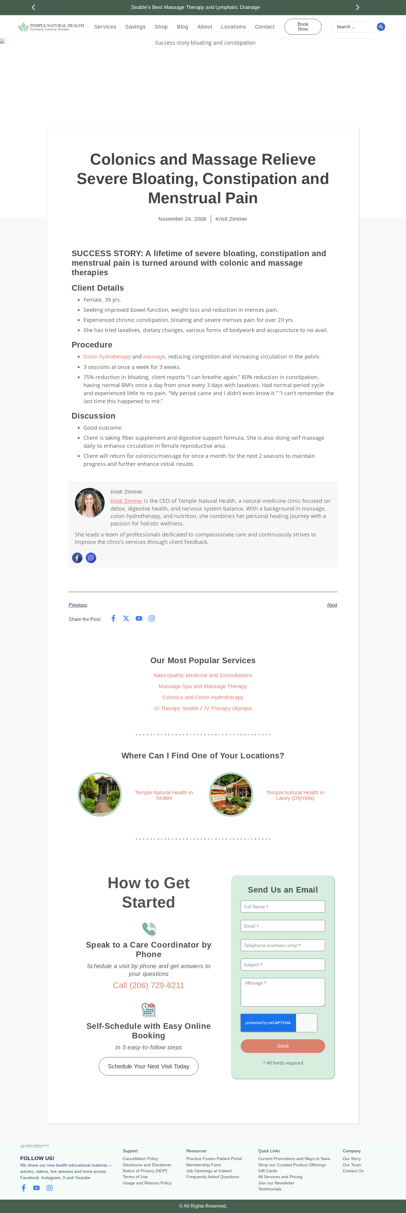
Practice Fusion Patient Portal (214, 1158)
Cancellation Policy (140, 1158)
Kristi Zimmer (126, 501)
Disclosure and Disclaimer (147, 1165)
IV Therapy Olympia (228, 708)
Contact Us (353, 1171)
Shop (161, 27)
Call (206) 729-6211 (148, 985)
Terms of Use (135, 1177)
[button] (33, 7)
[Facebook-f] (113, 618)
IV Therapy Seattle (176, 708)
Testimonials (269, 1189)
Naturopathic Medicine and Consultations (203, 675)
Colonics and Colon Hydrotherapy (203, 697)
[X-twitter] (126, 618)
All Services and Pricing (280, 1177)
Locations (233, 27)
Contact (265, 27)
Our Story (352, 1158)
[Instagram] (91, 557)
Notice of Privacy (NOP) (145, 1171)
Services (105, 27)
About (205, 27)
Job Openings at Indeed (209, 1171)
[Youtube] (139, 618)
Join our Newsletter (276, 1183)
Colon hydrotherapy (107, 357)
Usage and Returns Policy (147, 1183)
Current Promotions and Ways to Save (294, 1158)
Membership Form (203, 1165)
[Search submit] (381, 27)
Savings (135, 27)
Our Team (352, 1165)
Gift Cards (267, 1171)
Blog (182, 27)
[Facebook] (77, 557)
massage (154, 357)
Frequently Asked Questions (212, 1177)
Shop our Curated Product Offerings (292, 1165)
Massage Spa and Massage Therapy (203, 686)
